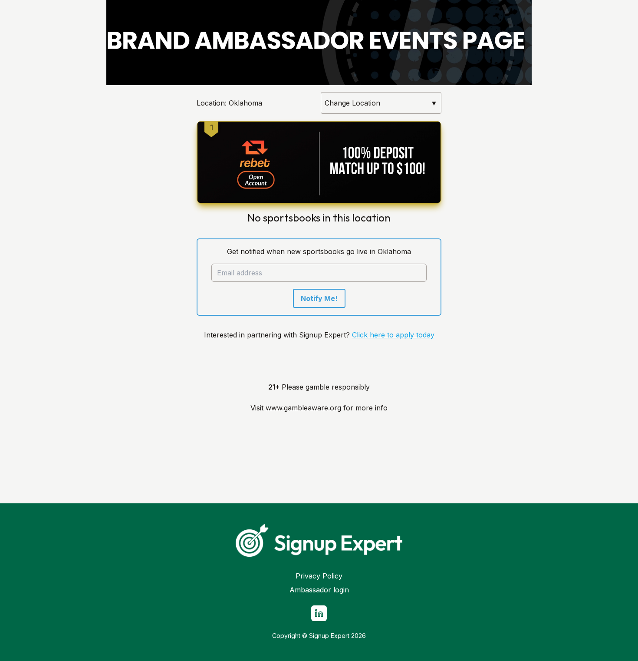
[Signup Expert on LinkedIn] (319, 613)
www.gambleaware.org (303, 407)
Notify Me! (319, 298)
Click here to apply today (393, 334)
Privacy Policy (319, 576)
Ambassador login (319, 589)
